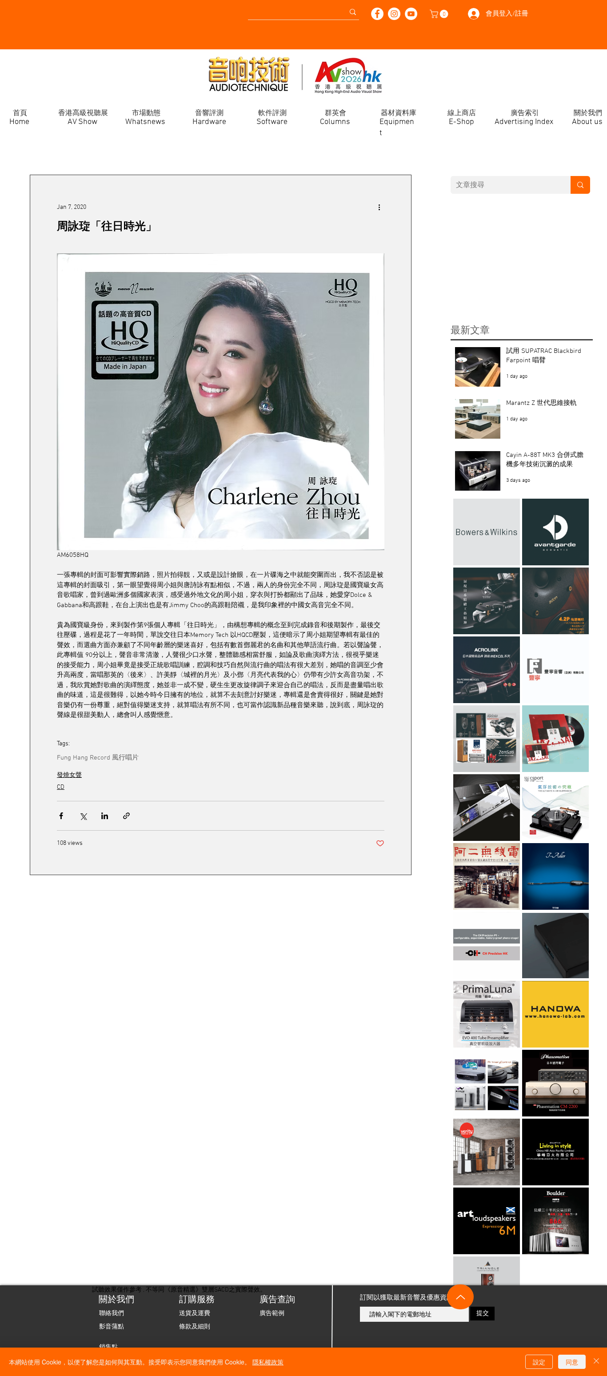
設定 (539, 1361)
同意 (572, 1361)
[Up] (460, 1296)
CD (60, 787)
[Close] (596, 1362)
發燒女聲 (69, 775)
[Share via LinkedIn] (104, 816)
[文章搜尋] (580, 185)
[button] (440, 14)
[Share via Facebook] (61, 816)
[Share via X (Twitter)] (83, 816)
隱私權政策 (268, 1361)
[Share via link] (126, 816)
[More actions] (379, 207)
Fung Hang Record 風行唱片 (98, 758)
